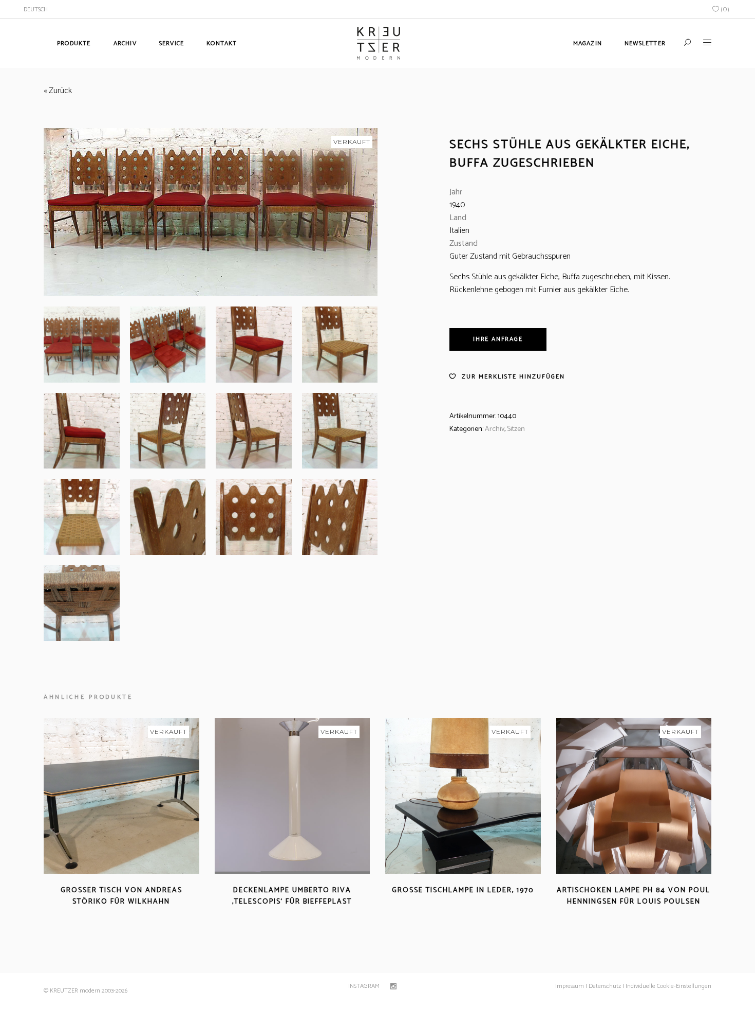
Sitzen (516, 429)
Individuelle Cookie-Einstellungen (667, 986)
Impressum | (571, 986)
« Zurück (58, 91)
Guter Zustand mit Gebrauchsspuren (510, 256)
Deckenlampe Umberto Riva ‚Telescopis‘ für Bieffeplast (292, 896)
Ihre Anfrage (498, 339)
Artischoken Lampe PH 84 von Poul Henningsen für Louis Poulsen (633, 896)
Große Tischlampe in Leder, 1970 (463, 890)
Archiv (494, 429)
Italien (459, 231)
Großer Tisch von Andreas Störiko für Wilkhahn (121, 896)
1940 (457, 205)
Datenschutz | (606, 986)
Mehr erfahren (92, 914)
